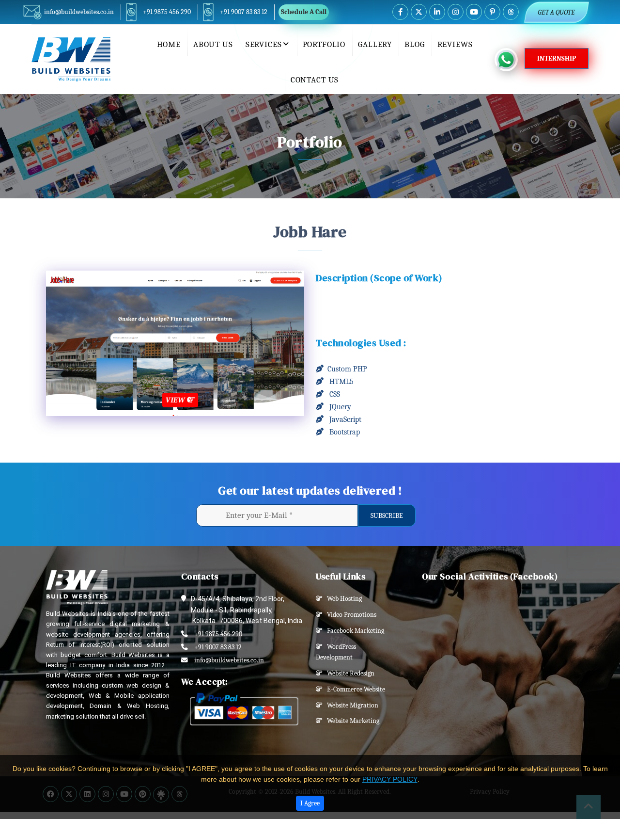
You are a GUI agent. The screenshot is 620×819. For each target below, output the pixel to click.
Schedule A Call (303, 12)
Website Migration (350, 705)
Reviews (455, 44)
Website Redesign (348, 673)
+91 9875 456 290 (167, 12)
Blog (414, 44)
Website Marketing (351, 720)
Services (264, 44)
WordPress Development (336, 652)
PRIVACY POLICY (390, 779)
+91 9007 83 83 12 (243, 12)
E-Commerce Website (354, 689)
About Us (213, 44)
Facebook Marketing (353, 630)
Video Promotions (349, 614)
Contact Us (315, 79)
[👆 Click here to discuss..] (510, 59)
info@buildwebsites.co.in (79, 12)
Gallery (375, 44)
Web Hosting (342, 598)
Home (169, 44)
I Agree (310, 803)
